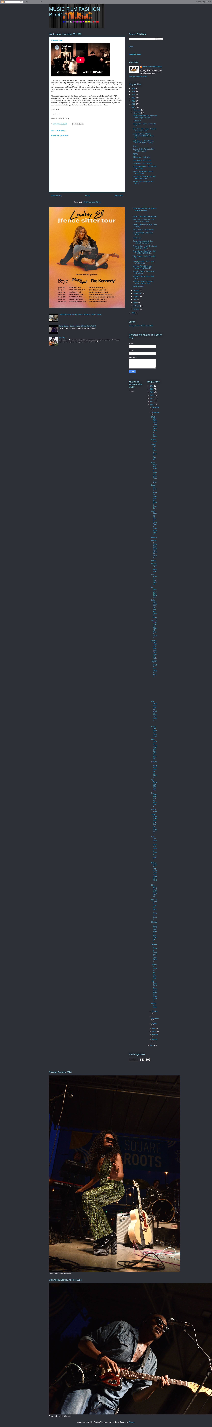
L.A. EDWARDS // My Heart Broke (154, 799)
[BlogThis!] (75, 124)
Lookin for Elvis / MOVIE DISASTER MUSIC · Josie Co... (143, 136)
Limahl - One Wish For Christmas (145, 217)
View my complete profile (138, 76)
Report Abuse (135, 54)
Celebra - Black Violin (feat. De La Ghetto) (154, 769)
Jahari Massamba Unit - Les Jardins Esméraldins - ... (143, 242)
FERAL (135, 154)
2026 (133, 88)
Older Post (118, 196)
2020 (133, 107)
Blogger (131, 1422)
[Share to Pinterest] (82, 124)
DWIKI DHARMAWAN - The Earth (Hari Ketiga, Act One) (145, 117)
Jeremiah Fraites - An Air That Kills (154, 971)
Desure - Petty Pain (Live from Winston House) (143, 150)
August (136, 296)
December (137, 110)
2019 (133, 313)
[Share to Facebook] (80, 124)
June (135, 300)
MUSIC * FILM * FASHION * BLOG (154, 668)
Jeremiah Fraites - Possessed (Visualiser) (154, 953)
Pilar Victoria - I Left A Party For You (154, 891)
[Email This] (73, 124)
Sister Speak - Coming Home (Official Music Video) (77, 326)
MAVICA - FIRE (138, 286)
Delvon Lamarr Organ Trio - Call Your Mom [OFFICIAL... (144, 252)
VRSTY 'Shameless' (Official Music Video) (143, 172)
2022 (133, 101)
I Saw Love (137, 121)
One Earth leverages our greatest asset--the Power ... (144, 209)
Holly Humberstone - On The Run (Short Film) (154, 608)
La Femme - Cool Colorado (142, 163)
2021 (133, 104)
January (136, 309)
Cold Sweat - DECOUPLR (142, 160)
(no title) (62, 338)
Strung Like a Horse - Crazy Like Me (153, 452)
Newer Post (56, 196)
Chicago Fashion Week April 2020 (141, 326)
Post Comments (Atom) (92, 202)
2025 (133, 92)
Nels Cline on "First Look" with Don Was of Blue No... (143, 221)
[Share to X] (78, 124)
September (137, 293)
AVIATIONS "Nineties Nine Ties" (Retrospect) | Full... (144, 177)
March (135, 303)
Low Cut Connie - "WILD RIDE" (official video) (144, 262)
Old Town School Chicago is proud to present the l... (143, 282)
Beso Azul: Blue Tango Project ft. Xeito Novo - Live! (145, 130)
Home (87, 196)
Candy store (137, 238)
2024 (133, 95)
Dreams (135, 146)
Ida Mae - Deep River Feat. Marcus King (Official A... (143, 267)
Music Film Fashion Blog (152, 67)
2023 (133, 98)
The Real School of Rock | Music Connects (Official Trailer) (80, 314)
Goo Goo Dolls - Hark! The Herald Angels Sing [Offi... (145, 247)
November (137, 113)
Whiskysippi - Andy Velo (141, 157)
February (136, 306)
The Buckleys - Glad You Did (143, 230)
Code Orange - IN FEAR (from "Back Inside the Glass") (143, 142)
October (136, 290)
